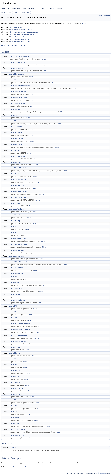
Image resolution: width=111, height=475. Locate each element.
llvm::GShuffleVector (17, 197)
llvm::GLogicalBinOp (17, 300)
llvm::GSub (13, 400)
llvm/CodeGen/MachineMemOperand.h (24, 32)
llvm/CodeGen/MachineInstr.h (21, 30)
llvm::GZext (13, 365)
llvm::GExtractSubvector (19, 335)
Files (50, 8)
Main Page (5, 8)
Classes (42, 8)
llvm (10, 12)
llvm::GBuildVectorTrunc (19, 191)
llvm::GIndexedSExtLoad (18, 97)
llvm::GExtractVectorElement (20, 323)
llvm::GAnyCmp (14, 221)
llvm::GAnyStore (15, 144)
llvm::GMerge (14, 174)
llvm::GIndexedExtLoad (18, 80)
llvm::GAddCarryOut (16, 250)
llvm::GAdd (13, 306)
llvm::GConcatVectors (17, 180)
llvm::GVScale (14, 382)
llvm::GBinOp (14, 282)
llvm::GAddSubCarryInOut (19, 262)
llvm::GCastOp (14, 353)
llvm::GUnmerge (15, 162)
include (3, 12)
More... (84, 23)
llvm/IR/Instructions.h (19, 39)
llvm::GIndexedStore (17, 103)
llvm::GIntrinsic (16, 268)
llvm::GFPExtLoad (16, 138)
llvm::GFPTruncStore (17, 156)
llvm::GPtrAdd (14, 203)
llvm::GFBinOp (14, 294)
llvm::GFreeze (14, 347)
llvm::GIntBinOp (15, 288)
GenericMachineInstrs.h (22, 467)
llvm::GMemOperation (17, 62)
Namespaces (32, 8)
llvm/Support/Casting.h (19, 42)
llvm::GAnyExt (14, 370)
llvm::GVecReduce (16, 274)
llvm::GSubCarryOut (16, 256)
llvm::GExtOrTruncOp (17, 429)
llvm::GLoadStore (16, 68)
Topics (24, 8)
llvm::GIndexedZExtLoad (18, 91)
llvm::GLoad (13, 115)
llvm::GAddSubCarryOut (18, 244)
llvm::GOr (13, 318)
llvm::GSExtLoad (15, 127)
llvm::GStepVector (16, 388)
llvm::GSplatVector (16, 435)
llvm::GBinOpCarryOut (17, 238)
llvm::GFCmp (13, 232)
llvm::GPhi (13, 276)
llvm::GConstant (15, 394)
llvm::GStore (14, 150)
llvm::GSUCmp (14, 417)
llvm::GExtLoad (15, 121)
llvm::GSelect (14, 215)
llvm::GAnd (13, 312)
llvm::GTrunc (14, 376)
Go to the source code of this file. (13, 45)
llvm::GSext (13, 359)
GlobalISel (25, 12)
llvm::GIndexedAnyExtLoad (19, 86)
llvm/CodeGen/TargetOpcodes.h (22, 34)
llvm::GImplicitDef (16, 209)
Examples (59, 8)
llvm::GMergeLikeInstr (18, 168)
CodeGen (17, 12)
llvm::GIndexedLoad (16, 74)
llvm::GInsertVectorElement (20, 329)
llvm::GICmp (13, 227)
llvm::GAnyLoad (15, 109)
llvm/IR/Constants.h (18, 37)
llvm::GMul (13, 406)
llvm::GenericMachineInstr (19, 56)
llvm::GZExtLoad (15, 133)
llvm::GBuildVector (16, 185)
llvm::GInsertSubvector (18, 341)
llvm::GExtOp (14, 423)
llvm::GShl (13, 412)
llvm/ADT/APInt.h (17, 27)
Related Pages (15, 8)
